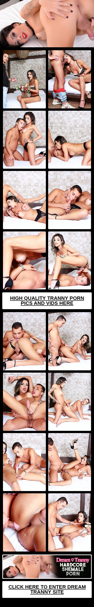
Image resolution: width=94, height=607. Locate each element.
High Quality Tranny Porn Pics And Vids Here (47, 300)
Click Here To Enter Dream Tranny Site (47, 589)
